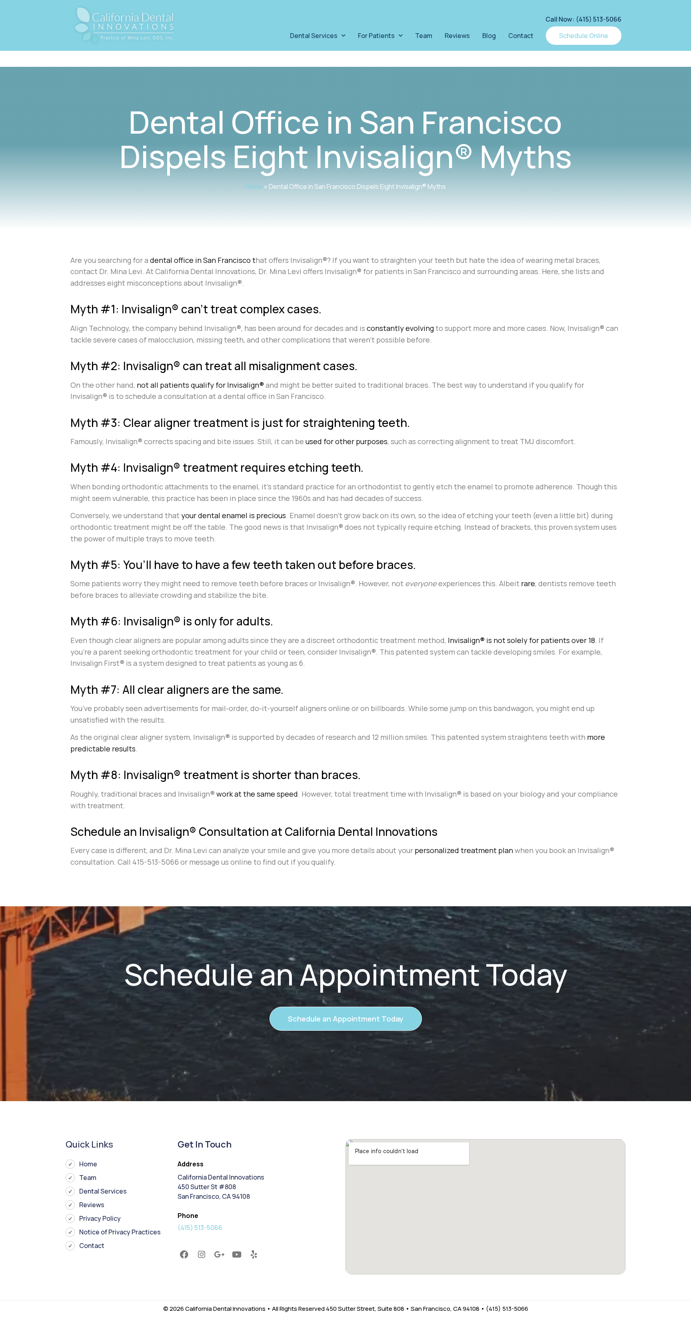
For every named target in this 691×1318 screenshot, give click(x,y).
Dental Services (314, 35)
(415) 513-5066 (200, 1227)
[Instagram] (202, 1255)
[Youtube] (237, 1255)
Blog (489, 35)
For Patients (376, 35)
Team (423, 35)
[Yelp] (254, 1255)
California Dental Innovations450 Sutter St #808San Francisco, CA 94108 (221, 1187)
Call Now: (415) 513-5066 (583, 19)
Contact (520, 35)
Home (254, 186)
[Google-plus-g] (219, 1255)
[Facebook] (184, 1255)
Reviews (457, 35)
